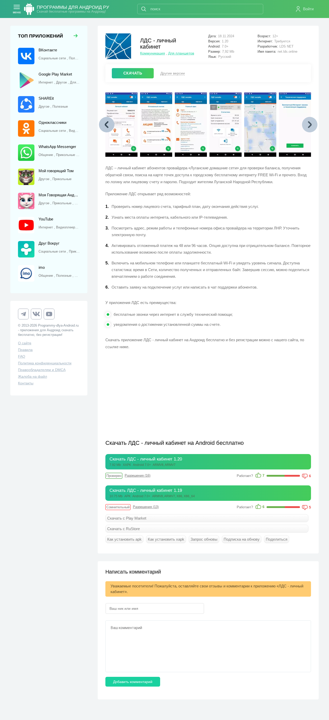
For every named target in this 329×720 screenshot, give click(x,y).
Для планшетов (181, 53)
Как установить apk (124, 539)
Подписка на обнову (242, 539)
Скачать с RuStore (123, 529)
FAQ (21, 356)
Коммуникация (152, 53)
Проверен (113, 476)
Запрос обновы (203, 539)
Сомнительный (118, 507)
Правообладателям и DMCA (42, 370)
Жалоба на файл (32, 376)
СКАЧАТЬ (132, 73)
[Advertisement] (157, 391)
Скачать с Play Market (126, 518)
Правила (25, 350)
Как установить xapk (166, 539)
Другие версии (172, 73)
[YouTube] (49, 314)
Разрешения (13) (146, 507)
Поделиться (276, 539)
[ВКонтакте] (36, 314)
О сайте (24, 343)
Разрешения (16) (137, 475)
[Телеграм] (23, 314)
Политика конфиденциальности (44, 363)
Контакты (25, 383)
